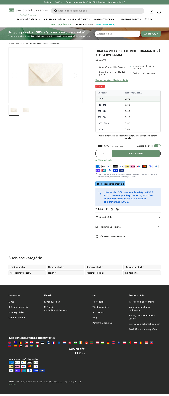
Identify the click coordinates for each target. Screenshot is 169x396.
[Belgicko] (20, 342)
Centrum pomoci (16, 317)
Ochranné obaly (78, 19)
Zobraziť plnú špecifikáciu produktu (111, 80)
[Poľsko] (124, 342)
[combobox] (97, 11)
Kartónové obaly (104, 19)
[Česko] (26, 342)
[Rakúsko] (135, 342)
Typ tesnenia (131, 272)
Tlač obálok (98, 301)
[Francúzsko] (53, 342)
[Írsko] (80, 342)
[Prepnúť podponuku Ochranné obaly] (89, 19)
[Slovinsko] (9, 345)
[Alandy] (9, 342)
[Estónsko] (42, 342)
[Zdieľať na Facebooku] (112, 209)
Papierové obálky (27, 19)
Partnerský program (102, 323)
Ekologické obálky (62, 24)
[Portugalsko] (129, 342)
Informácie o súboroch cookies (144, 324)
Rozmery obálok (16, 312)
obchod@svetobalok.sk (56, 310)
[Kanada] (86, 342)
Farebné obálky (22, 44)
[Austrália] (15, 342)
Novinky (52, 272)
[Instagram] (80, 353)
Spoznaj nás (98, 312)
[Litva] (91, 342)
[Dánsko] (37, 342)
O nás (11, 301)
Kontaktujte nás (52, 301)
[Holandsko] (64, 342)
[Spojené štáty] (26, 345)
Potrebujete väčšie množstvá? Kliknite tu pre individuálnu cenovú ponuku (128, 137)
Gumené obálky (56, 267)
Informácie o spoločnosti (141, 301)
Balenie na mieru (105, 24)
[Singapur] (146, 342)
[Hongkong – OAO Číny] (70, 342)
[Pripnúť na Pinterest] (117, 209)
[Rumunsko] (140, 342)
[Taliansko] (37, 345)
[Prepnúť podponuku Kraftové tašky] (140, 19)
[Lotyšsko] (97, 342)
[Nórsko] (113, 342)
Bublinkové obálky (54, 19)
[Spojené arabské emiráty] (20, 345)
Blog (94, 317)
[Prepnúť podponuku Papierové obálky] (39, 19)
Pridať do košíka (136, 153)
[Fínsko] (48, 342)
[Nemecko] (108, 342)
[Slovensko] (151, 342)
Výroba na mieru (100, 307)
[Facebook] (76, 353)
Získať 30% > (151, 33)
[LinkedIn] (83, 353)
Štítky (148, 19)
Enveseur (11, 384)
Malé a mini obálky (134, 267)
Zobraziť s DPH (145, 146)
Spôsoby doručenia (18, 307)
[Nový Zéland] (119, 342)
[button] (159, 12)
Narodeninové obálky (20, 272)
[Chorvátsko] (31, 342)
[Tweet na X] (106, 209)
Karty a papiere (84, 24)
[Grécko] (59, 342)
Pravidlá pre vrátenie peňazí (143, 329)
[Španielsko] (15, 345)
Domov (11, 44)
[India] (75, 342)
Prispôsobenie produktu (112, 183)
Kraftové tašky (130, 19)
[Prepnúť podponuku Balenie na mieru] (117, 24)
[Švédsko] (31, 345)
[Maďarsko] (102, 342)
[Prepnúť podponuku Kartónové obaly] (116, 19)
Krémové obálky (94, 267)
